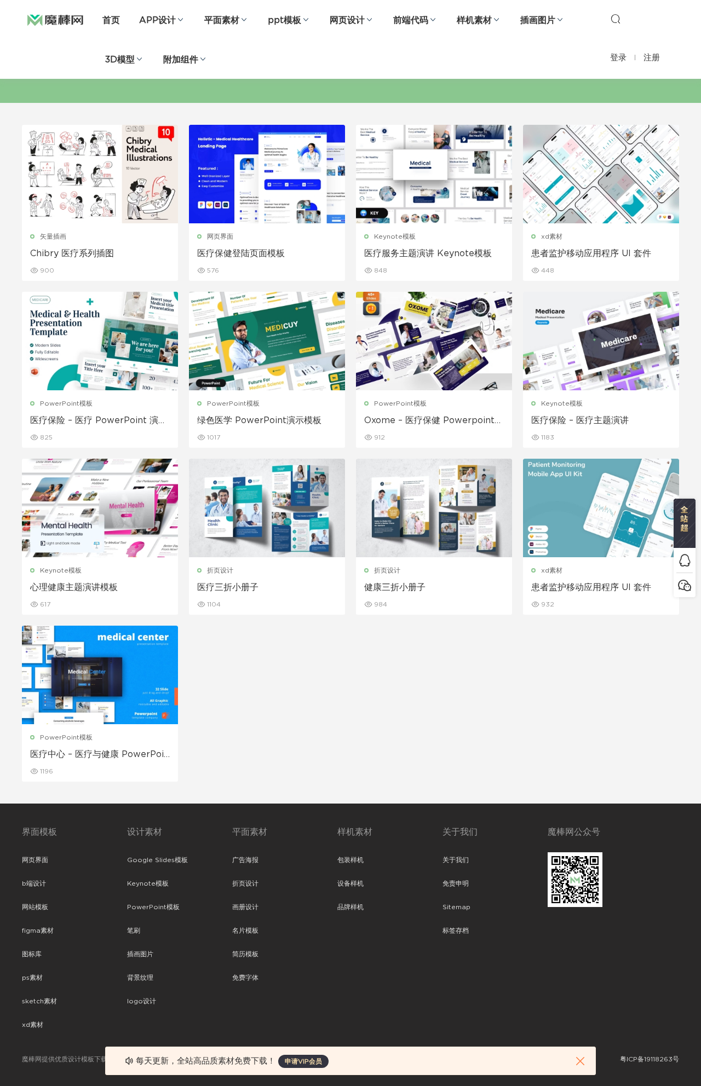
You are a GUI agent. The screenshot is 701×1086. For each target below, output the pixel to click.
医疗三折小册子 (227, 587)
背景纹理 (140, 977)
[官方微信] (685, 585)
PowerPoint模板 (66, 403)
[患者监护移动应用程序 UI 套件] (601, 174)
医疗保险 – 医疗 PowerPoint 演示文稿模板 (98, 421)
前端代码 (410, 20)
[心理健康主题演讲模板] (100, 508)
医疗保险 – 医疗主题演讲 (580, 420)
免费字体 (245, 977)
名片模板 (245, 930)
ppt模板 (284, 20)
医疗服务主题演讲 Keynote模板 (428, 253)
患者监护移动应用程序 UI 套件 (591, 253)
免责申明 (456, 883)
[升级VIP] (685, 523)
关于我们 (456, 860)
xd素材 (551, 236)
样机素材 (474, 20)
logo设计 (141, 1001)
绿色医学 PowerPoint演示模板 (259, 420)
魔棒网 (55, 19)
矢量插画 (53, 236)
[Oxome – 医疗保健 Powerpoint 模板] (434, 341)
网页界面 (220, 236)
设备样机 (350, 883)
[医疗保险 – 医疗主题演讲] (601, 341)
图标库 (32, 954)
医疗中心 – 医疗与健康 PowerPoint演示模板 (99, 755)
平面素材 (221, 20)
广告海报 (245, 860)
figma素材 (38, 930)
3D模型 (120, 59)
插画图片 (537, 20)
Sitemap (456, 907)
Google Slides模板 (157, 860)
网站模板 (35, 907)
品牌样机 (350, 907)
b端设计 (34, 883)
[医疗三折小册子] (267, 508)
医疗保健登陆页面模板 (241, 253)
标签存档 (456, 930)
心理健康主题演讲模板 (74, 587)
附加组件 (180, 59)
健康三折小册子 (395, 587)
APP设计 (157, 20)
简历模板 (245, 954)
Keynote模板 (395, 236)
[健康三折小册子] (434, 508)
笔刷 (133, 930)
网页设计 (347, 20)
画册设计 (245, 907)
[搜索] (615, 18)
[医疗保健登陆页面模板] (267, 174)
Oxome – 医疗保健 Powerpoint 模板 (429, 421)
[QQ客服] (685, 560)
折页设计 (220, 570)
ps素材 (32, 977)
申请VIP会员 (303, 1061)
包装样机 (350, 860)
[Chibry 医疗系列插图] (100, 174)
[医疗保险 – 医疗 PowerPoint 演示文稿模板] (100, 341)
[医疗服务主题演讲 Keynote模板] (434, 174)
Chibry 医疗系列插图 (72, 253)
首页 (111, 20)
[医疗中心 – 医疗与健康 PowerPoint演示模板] (100, 675)
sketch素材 (39, 1001)
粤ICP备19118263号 (649, 1059)
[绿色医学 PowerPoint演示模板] (267, 341)
